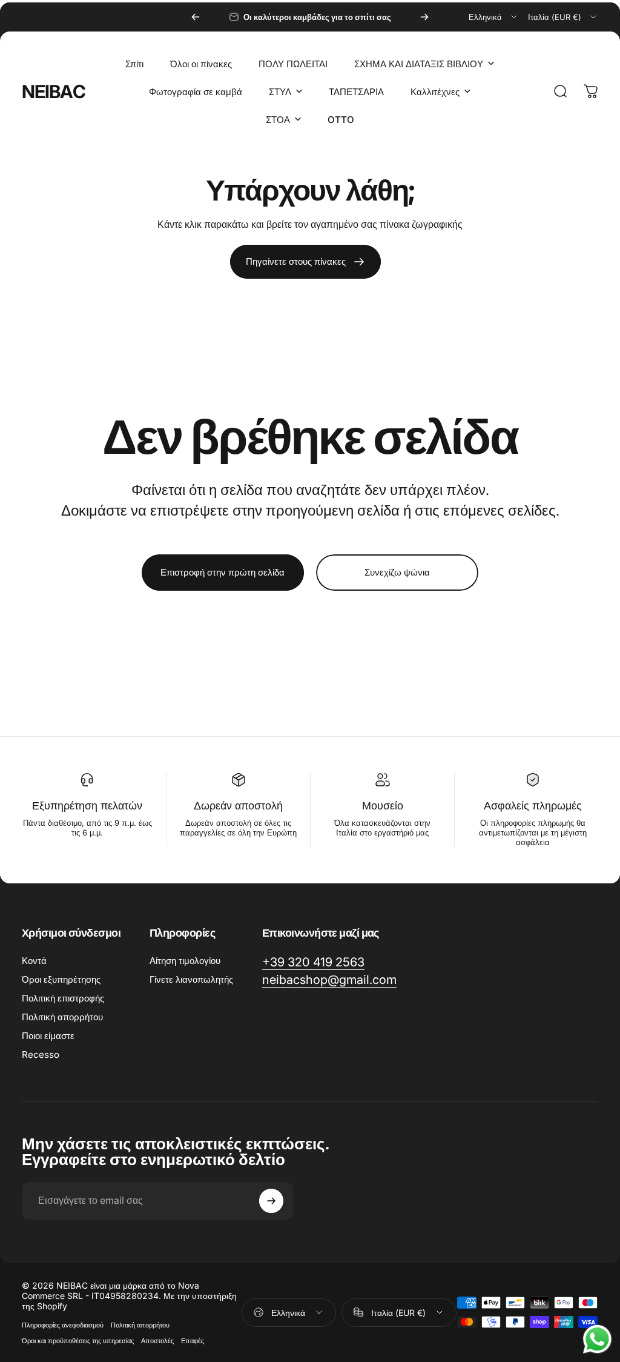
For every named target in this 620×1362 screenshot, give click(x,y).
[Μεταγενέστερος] (424, 17)
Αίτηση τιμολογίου (185, 960)
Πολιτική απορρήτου (62, 1017)
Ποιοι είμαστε (48, 1035)
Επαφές (192, 1341)
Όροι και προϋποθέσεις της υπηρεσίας (78, 1341)
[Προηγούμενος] (195, 17)
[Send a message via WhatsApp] (597, 1339)
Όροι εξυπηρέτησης (61, 979)
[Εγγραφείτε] (271, 1201)
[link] (305, 262)
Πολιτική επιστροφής (63, 998)
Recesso (40, 1054)
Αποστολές (157, 1341)
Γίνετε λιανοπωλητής (191, 979)
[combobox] (494, 17)
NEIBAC (53, 91)
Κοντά (34, 960)
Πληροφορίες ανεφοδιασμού (63, 1325)
